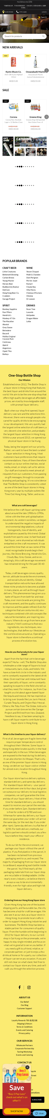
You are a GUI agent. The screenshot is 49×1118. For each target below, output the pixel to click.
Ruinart (29, 284)
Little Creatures (9, 271)
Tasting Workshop (24, 1052)
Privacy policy (24, 1033)
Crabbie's (6, 296)
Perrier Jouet (31, 281)
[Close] (27, 1067)
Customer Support (24, 1008)
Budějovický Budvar (11, 287)
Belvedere (7, 330)
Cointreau (7, 342)
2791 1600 (23, 12)
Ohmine (29, 296)
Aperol (5, 345)
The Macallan (8, 321)
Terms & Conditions (24, 1027)
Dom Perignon (32, 277)
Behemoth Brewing (10, 274)
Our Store (9, 12)
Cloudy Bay (31, 287)
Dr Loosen (30, 299)
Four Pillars (7, 312)
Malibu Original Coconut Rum (9, 337)
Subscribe (37, 1100)
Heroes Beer (8, 284)
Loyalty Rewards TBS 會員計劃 (24, 1020)
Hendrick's (7, 315)
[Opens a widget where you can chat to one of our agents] (39, 1113)
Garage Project (9, 299)
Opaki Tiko (7, 351)
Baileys (6, 354)
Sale (6, 90)
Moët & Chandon (33, 274)
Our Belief (24, 1002)
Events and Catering (24, 1030)
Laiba (28, 321)
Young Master (8, 281)
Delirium (6, 290)
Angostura (7, 348)
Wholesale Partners (24, 1045)
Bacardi (6, 333)
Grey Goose (7, 327)
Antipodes (30, 315)
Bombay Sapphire (10, 309)
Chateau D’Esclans (34, 293)
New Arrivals (13, 47)
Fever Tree (30, 309)
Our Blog (24, 1005)
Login (44, 12)
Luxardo (29, 312)
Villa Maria (31, 290)
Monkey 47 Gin (9, 318)
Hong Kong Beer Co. (11, 293)
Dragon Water (32, 318)
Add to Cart (13, 73)
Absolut (6, 324)
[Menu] (4, 18)
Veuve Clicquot (32, 271)
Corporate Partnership (24, 1048)
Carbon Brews (8, 277)
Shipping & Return (24, 1023)
